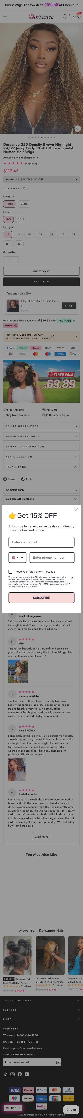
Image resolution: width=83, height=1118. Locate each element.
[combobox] (17, 557)
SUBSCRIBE (41, 597)
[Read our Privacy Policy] (72, 577)
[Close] (76, 509)
